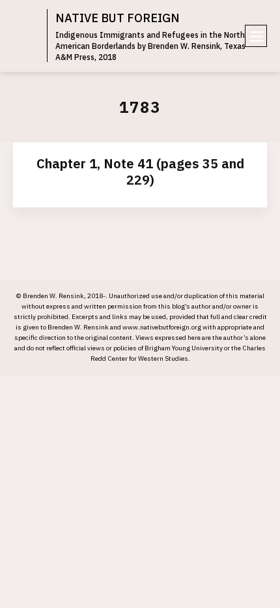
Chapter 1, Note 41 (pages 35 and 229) (140, 172)
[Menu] (256, 36)
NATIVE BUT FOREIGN (117, 17)
